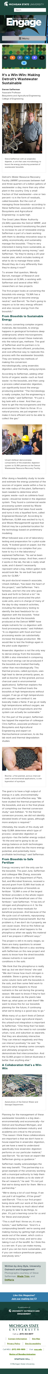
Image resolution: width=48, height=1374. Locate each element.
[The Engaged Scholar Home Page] (24, 22)
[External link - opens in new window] (24, 1327)
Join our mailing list (22, 1298)
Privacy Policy (13, 1343)
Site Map (36, 1339)
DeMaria (9, 1280)
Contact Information (17, 1339)
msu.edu (38, 1349)
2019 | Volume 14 (13, 47)
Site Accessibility (33, 1343)
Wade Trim (23, 1276)
